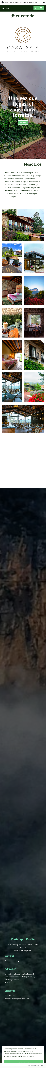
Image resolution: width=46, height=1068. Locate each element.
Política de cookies (27, 1056)
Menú (39, 8)
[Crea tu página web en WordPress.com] (23, 2)
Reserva (23, 122)
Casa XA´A (5, 8)
